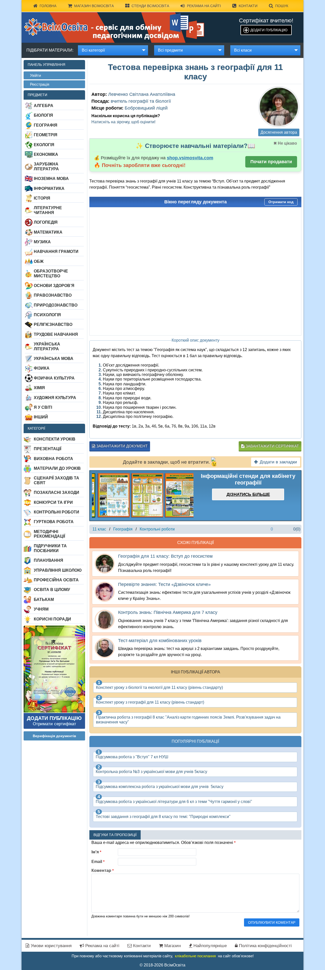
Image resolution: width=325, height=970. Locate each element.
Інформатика (49, 188)
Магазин (172, 945)
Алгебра (43, 105)
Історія (42, 198)
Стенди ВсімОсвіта (150, 6)
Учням (41, 609)
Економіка (46, 154)
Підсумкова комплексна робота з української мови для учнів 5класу (159, 786)
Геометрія (45, 135)
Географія (45, 125)
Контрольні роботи (56, 512)
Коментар (102, 870)
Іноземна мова (51, 178)
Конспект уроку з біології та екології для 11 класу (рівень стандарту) (159, 687)
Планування (48, 560)
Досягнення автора (279, 132)
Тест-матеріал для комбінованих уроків (160, 640)
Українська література (47, 346)
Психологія (47, 315)
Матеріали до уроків (57, 468)
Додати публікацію (268, 30)
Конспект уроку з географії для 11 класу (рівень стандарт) (150, 702)
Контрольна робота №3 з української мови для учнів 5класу (151, 771)
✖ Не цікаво (285, 143)
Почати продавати (271, 161)
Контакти (248, 6)
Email (98, 861)
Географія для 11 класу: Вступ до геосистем (165, 556)
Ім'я (96, 852)
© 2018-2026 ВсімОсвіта (162, 965)
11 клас (99, 529)
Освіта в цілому (52, 589)
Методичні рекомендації (49, 533)
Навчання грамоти (56, 251)
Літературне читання (48, 210)
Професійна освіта (56, 580)
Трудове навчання (56, 334)
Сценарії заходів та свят (56, 480)
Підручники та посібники (50, 548)
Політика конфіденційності (265, 945)
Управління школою (58, 570)
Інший (41, 417)
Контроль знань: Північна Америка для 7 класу (167, 612)
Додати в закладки (278, 462)
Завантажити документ (121, 446)
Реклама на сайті (204, 6)
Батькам (44, 599)
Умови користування (50, 945)
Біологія (43, 115)
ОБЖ (38, 261)
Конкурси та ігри (53, 502)
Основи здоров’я (54, 285)
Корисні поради (52, 619)
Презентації (47, 449)
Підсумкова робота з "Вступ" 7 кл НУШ (132, 757)
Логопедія (46, 222)
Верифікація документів (54, 736)
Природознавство (55, 305)
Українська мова (53, 358)
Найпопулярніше (209, 945)
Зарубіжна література (46, 166)
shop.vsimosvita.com (190, 157)
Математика (48, 232)
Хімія (39, 388)
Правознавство (53, 295)
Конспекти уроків (54, 439)
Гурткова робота (54, 522)
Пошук (281, 6)
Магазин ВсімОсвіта (94, 6)
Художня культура (55, 398)
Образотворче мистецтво (51, 273)
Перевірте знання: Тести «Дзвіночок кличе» (164, 584)
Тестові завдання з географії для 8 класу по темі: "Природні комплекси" (163, 816)
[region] (142, 495)
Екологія (44, 145)
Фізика (42, 368)
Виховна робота (53, 459)
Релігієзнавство (53, 324)
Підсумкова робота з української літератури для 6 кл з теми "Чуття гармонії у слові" (174, 801)
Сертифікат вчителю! (266, 20)
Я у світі (43, 407)
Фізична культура (54, 378)
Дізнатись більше (248, 494)
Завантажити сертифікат (272, 446)
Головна (48, 6)
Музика (42, 242)
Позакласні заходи (56, 492)
